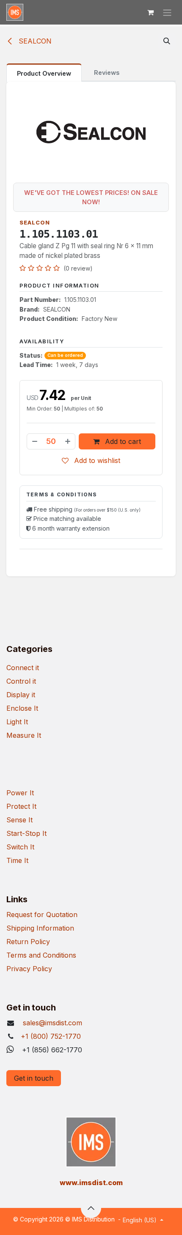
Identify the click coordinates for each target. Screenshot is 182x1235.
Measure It (23, 735)
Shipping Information (40, 928)
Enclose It (22, 708)
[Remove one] (34, 441)
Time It (17, 860)
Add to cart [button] (122, 441)
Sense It (19, 820)
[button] (167, 41)
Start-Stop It (26, 833)
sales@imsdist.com (51, 1023)
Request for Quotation (41, 914)
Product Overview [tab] (44, 73)
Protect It (21, 806)
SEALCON (34, 41)
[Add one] (68, 441)
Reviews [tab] (106, 72)
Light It (17, 721)
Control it (21, 681)
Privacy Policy (29, 968)
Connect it (22, 667)
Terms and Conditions (41, 955)
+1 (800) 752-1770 (51, 1036)
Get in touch (33, 1078)
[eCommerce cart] (150, 12)
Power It (20, 793)
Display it (20, 694)
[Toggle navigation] (167, 12)
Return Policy (28, 941)
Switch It (20, 847)
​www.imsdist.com (91, 1182)
